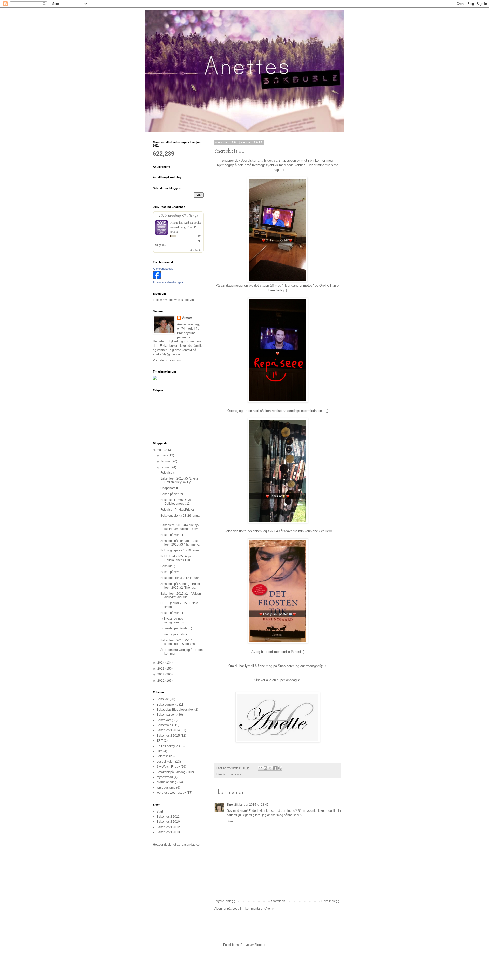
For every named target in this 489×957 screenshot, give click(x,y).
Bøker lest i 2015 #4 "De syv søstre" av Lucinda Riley (179, 526)
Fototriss (162, 756)
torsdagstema (166, 787)
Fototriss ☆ (168, 472)
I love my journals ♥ (173, 634)
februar (166, 461)
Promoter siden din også (168, 282)
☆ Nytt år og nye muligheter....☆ (172, 620)
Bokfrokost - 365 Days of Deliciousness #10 (177, 558)
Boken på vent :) (171, 494)
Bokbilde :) (167, 566)
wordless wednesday (171, 792)
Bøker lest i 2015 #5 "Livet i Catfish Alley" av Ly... (179, 480)
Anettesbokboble (163, 268)
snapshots (234, 774)
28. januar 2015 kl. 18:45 (251, 804)
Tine (230, 804)
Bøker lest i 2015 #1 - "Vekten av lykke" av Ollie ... (180, 595)
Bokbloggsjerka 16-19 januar (180, 550)
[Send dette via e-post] (260, 768)
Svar (230, 821)
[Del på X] (270, 768)
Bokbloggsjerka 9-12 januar (179, 578)
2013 (161, 668)
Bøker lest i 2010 (168, 821)
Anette (174, 222)
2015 (161, 450)
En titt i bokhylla (167, 746)
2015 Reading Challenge (178, 215)
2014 (161, 662)
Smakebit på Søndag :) (176, 628)
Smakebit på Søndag (171, 772)
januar (166, 467)
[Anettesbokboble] (157, 278)
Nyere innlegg (225, 901)
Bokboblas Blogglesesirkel (175, 709)
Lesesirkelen (165, 761)
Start (160, 811)
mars (165, 455)
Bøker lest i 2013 (168, 832)
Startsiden (278, 901)
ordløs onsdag (166, 782)
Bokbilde (163, 699)
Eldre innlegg (330, 901)
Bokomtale (164, 725)
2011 (161, 680)
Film (159, 751)
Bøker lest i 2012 (168, 827)
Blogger (259, 945)
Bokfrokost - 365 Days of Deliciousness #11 (177, 501)
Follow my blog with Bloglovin (173, 300)
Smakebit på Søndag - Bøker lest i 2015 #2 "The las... (180, 585)
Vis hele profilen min (167, 360)
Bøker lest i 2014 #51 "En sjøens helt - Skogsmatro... (180, 642)
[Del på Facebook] (275, 768)
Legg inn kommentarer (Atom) (253, 908)
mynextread (165, 777)
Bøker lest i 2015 (168, 735)
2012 (161, 674)
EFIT (160, 740)
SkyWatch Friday (168, 766)
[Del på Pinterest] (279, 768)
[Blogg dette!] (265, 768)
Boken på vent (170, 572)
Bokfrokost (164, 720)
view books (195, 250)
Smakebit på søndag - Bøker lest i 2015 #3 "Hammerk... (180, 542)
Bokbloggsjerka (167, 704)
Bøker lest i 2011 (168, 816)
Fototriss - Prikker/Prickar (177, 509)
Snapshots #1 (170, 488)
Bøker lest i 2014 (168, 730)
